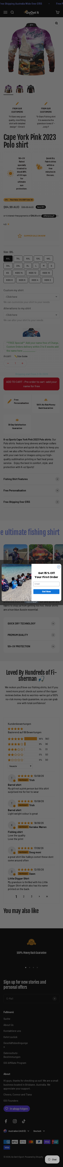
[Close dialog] (58, 566)
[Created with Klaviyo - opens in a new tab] (31, 602)
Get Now (46, 591)
